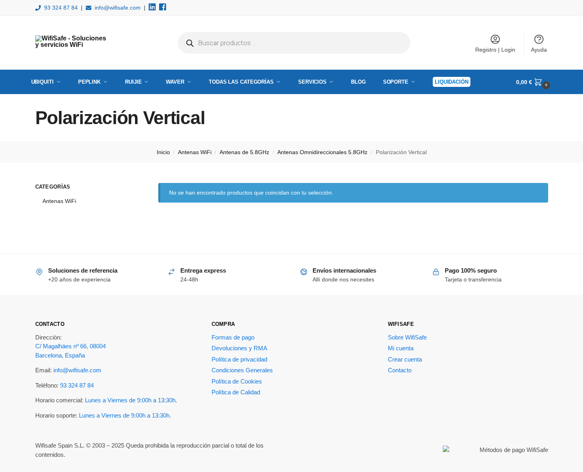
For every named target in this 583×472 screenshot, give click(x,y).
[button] (534, 82)
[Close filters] (124, 188)
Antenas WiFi (195, 152)
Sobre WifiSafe (407, 337)
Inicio (163, 152)
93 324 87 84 (61, 7)
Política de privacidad (239, 359)
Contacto (400, 370)
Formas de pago (233, 337)
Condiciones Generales (242, 370)
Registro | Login (495, 49)
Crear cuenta (405, 359)
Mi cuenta (401, 348)
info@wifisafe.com (118, 7)
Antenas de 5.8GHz (244, 152)
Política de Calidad (236, 392)
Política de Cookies (237, 381)
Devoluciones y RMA (239, 348)
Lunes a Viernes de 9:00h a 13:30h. (131, 400)
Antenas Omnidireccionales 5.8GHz (322, 152)
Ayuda (539, 49)
